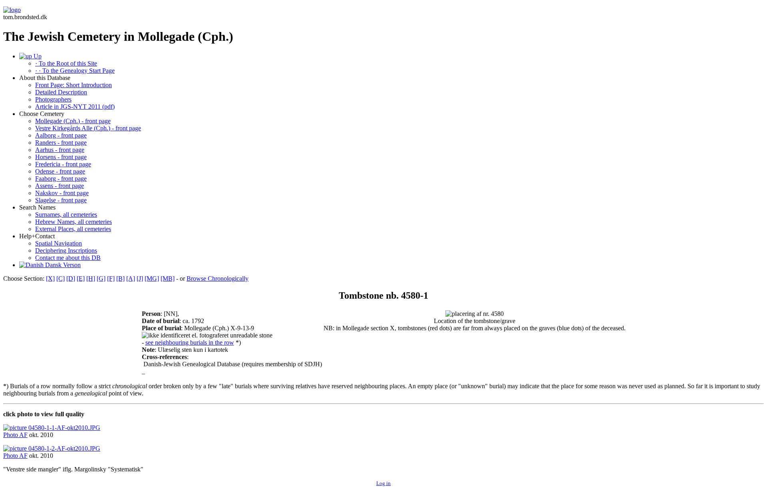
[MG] (152, 278)
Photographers (53, 99)
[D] (70, 278)
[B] (120, 278)
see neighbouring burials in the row (189, 342)
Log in (383, 483)
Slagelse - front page (61, 200)
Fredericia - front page (63, 164)
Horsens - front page (61, 157)
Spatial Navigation (58, 243)
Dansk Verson (62, 264)
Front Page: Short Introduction (73, 85)
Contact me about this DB (68, 257)
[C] (60, 278)
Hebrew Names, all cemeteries (73, 221)
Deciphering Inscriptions (66, 250)
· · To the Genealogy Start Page (75, 70)
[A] (130, 278)
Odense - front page (60, 171)
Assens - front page (59, 185)
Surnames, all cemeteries (66, 214)
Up (37, 56)
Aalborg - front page (61, 135)
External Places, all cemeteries (73, 229)
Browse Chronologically (217, 278)
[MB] (168, 278)
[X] (50, 278)
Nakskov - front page (62, 193)
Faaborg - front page (61, 178)
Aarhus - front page (59, 149)
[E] (81, 278)
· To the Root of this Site (66, 63)
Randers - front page (61, 142)
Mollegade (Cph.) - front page (73, 121)
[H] (90, 278)
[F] (111, 278)
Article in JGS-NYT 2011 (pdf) (75, 106)
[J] (140, 278)
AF (23, 434)
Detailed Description (61, 92)
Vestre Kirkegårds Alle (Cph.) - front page (88, 128)
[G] (101, 278)
